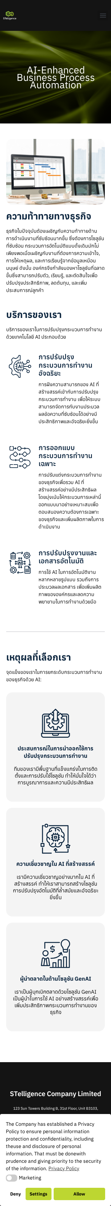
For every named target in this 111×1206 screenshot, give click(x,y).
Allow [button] (79, 1194)
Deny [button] (15, 1194)
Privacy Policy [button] (63, 1168)
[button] (103, 15)
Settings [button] (38, 1194)
